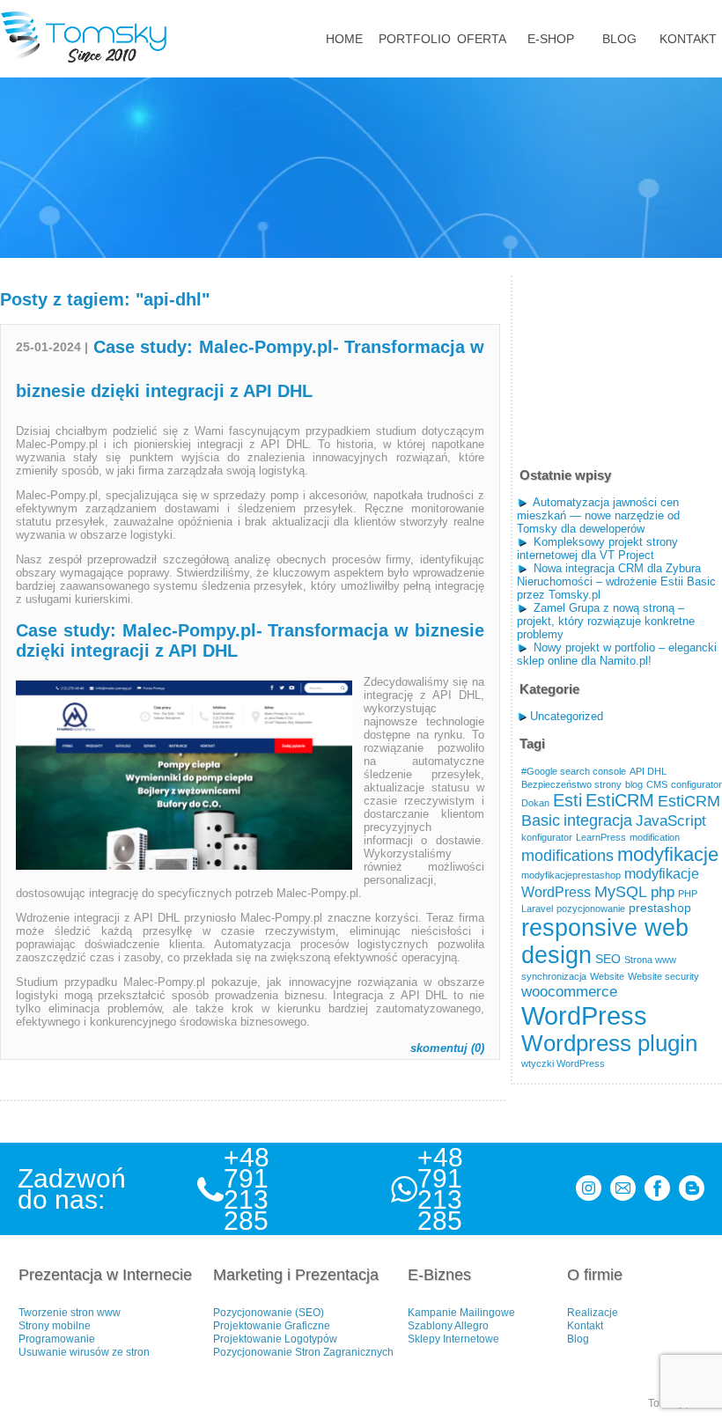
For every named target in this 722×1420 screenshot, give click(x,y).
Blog (578, 1339)
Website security (663, 976)
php (662, 892)
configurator (696, 784)
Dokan (535, 803)
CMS (656, 784)
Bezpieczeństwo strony (571, 784)
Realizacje (592, 1312)
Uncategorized (566, 716)
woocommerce (569, 991)
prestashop (660, 908)
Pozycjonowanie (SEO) (268, 1312)
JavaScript (671, 820)
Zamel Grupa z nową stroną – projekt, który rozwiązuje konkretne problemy (606, 621)
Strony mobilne (54, 1326)
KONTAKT (688, 39)
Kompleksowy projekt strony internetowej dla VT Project (597, 548)
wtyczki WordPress (563, 1063)
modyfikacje (667, 854)
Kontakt (585, 1326)
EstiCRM (620, 800)
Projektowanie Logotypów (275, 1339)
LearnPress (601, 837)
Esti (567, 800)
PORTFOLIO (413, 39)
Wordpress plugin (609, 1043)
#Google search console (573, 771)
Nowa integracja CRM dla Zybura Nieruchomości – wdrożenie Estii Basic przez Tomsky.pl (616, 581)
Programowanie (56, 1339)
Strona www (650, 959)
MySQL (620, 891)
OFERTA (481, 39)
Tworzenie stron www (69, 1312)
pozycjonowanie (590, 908)
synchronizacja (553, 976)
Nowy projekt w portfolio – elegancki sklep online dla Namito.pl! (617, 654)
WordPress (584, 1015)
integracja (598, 820)
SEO (608, 959)
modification (655, 837)
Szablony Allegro (448, 1326)
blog (634, 784)
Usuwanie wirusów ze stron (84, 1352)
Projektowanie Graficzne (271, 1326)
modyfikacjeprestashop (571, 875)
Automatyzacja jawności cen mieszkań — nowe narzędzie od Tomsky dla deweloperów (598, 515)
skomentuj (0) (447, 1048)
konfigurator (546, 837)
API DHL (648, 771)
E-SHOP (550, 39)
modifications (567, 855)
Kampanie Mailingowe (461, 1312)
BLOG (619, 39)
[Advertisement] (619, 364)
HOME (344, 39)
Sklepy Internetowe (453, 1339)
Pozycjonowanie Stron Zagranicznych (303, 1352)
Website (607, 976)
